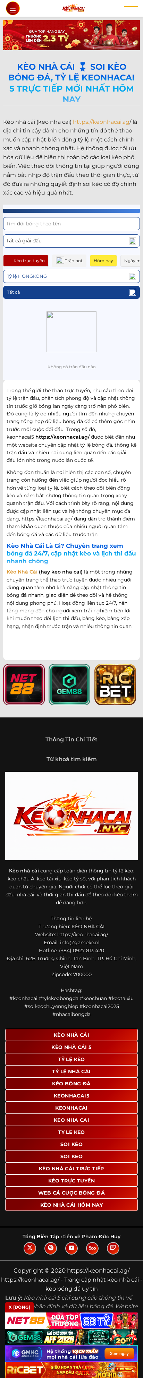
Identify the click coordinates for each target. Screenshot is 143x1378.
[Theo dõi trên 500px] (92, 1248)
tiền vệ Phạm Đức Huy (91, 1236)
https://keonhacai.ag (101, 122)
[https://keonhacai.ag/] (73, 8)
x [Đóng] (19, 1307)
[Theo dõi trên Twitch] (113, 1248)
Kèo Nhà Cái (22, 572)
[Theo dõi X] (30, 1248)
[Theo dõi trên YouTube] (71, 1248)
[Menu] (13, 8)
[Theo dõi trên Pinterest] (50, 1248)
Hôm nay (103, 260)
